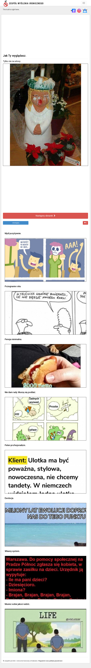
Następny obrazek (44, 215)
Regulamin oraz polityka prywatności (50, 661)
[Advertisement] (45, 34)
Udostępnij (15, 223)
